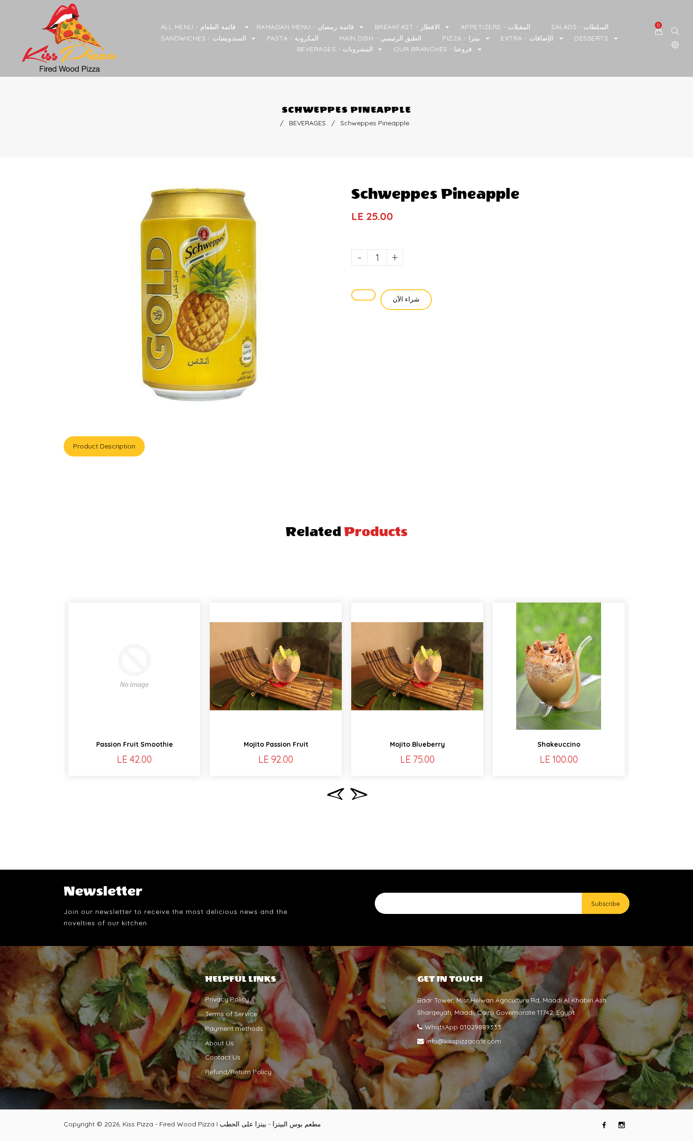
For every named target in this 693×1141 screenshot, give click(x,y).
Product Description (104, 446)
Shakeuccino (558, 744)
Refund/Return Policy (238, 1072)
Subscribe (605, 903)
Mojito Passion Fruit (276, 744)
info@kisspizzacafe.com (463, 1041)
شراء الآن (406, 299)
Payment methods (234, 1028)
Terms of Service (231, 1014)
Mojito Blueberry (417, 744)
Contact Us (222, 1057)
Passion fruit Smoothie (134, 744)
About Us (219, 1043)
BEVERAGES (307, 123)
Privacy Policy (227, 999)
